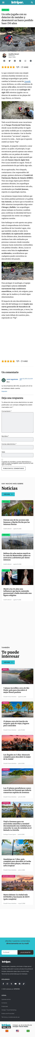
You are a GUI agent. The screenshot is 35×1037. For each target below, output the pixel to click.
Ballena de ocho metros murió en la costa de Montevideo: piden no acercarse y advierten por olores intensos (16, 556)
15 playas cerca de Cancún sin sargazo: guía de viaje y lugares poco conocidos (16, 723)
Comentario (6, 411)
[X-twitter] (11, 983)
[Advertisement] (17, 338)
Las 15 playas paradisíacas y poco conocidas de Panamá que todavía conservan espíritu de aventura (17, 790)
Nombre (5, 436)
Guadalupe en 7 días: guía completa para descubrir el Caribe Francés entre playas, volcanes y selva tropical (17, 862)
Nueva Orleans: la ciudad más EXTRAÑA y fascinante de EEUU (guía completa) (16, 897)
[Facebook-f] (3, 983)
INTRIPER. (17, 989)
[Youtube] (15, 983)
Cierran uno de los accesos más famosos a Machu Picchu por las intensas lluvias (16, 522)
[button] (3, 2)
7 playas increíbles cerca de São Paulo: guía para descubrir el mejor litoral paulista (16, 690)
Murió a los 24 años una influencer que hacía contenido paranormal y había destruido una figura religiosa (17, 592)
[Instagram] (7, 983)
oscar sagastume (12, 379)
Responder (4, 391)
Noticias (5, 10)
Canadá (27, 81)
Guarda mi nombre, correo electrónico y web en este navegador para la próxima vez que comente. (17, 463)
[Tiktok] (23, 983)
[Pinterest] (19, 983)
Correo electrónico (9, 444)
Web (3, 452)
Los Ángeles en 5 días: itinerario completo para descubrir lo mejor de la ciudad (17, 757)
